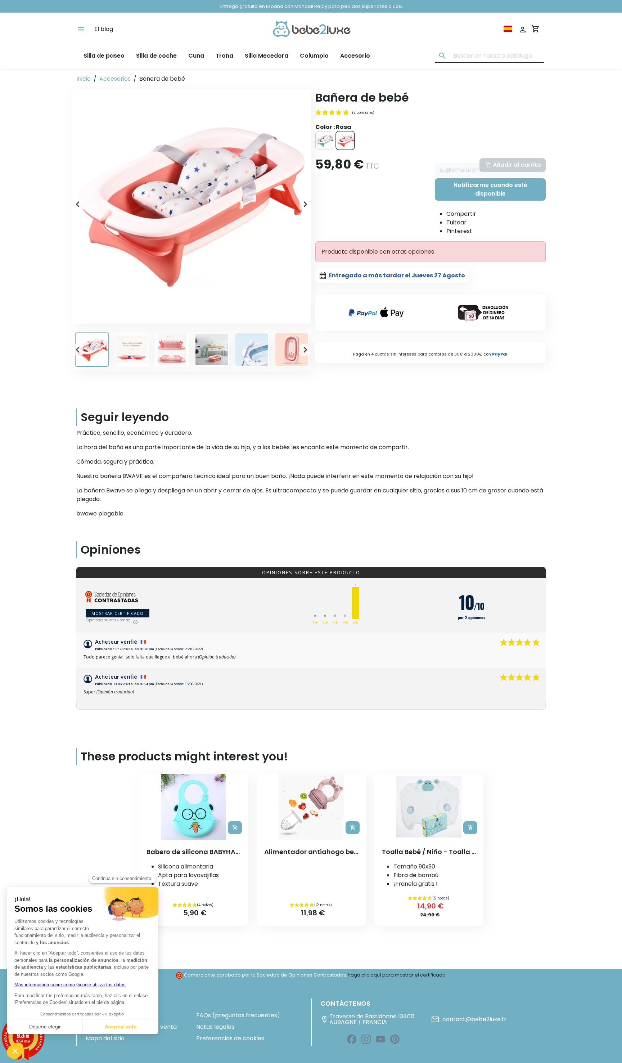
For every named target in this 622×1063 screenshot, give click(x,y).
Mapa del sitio (105, 1038)
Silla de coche (156, 56)
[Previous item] (78, 206)
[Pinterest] (395, 1039)
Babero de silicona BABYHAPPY (197, 851)
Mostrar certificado (117, 613)
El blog (103, 29)
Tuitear (456, 222)
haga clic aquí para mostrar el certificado (397, 975)
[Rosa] (345, 140)
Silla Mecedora (266, 56)
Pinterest (459, 231)
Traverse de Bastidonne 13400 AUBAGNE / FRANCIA (367, 1019)
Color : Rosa (333, 127)
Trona (224, 56)
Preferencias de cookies (230, 1038)
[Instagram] (366, 1039)
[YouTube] (380, 1039)
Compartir (461, 214)
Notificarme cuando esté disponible (490, 189)
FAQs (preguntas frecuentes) (238, 1015)
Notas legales (215, 1027)
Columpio (314, 56)
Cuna (196, 56)
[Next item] (305, 206)
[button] (191, 204)
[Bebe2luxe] (312, 29)
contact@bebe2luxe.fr (468, 1019)
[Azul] (324, 140)
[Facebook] (351, 1039)
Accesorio (355, 56)
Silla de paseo (104, 56)
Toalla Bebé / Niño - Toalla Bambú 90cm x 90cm (462, 851)
